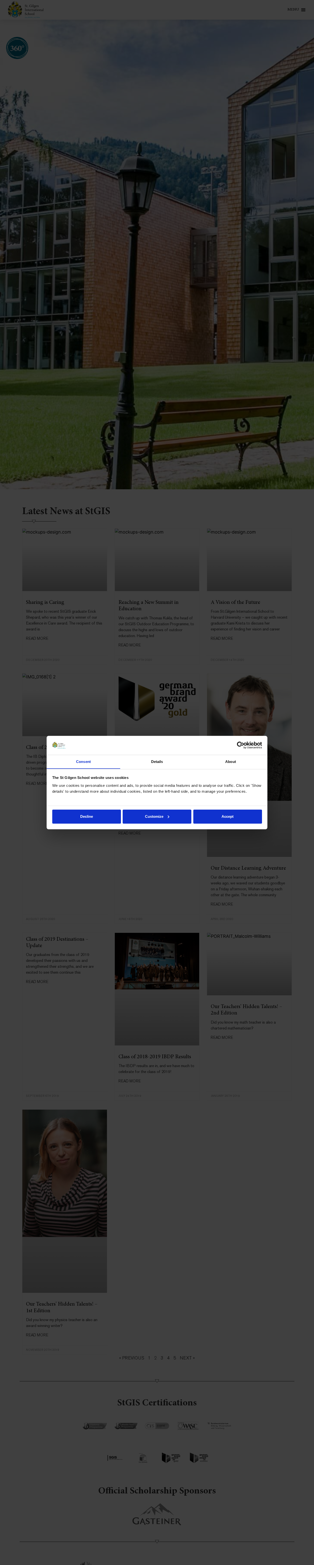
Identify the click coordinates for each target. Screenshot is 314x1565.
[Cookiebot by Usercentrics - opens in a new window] (240, 745)
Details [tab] (157, 761)
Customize (154, 816)
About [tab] (230, 761)
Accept (228, 816)
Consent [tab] (83, 761)
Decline (86, 816)
